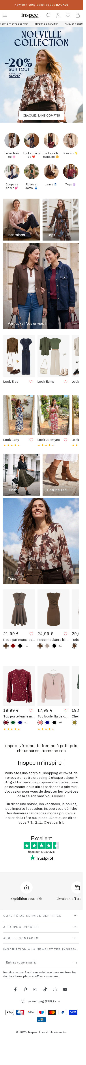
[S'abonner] (76, 963)
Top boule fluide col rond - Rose (53, 716)
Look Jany (11, 440)
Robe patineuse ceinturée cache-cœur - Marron (19, 639)
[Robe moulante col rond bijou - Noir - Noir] (54, 645)
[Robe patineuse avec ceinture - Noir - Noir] (20, 645)
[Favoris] (68, 15)
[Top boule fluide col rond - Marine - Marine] (47, 722)
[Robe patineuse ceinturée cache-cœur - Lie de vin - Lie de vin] (13, 645)
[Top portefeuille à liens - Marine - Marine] (20, 722)
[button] (49, 15)
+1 (26, 645)
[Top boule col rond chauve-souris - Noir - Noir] (54, 722)
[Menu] (5, 15)
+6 (60, 722)
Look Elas (10, 381)
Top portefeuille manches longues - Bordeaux (19, 716)
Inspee (32, 1032)
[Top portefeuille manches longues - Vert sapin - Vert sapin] (13, 722)
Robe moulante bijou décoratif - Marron (53, 639)
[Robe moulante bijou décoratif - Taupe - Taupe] (47, 645)
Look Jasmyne (48, 440)
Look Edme (46, 381)
